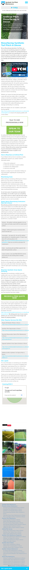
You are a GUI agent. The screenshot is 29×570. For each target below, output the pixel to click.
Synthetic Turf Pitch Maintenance (19, 565)
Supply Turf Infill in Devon (9, 541)
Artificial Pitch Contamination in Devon (12, 545)
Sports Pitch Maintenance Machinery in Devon (14, 536)
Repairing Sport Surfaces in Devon (11, 519)
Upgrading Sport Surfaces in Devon (12, 526)
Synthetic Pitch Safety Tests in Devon (12, 532)
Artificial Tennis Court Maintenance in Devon (14, 562)
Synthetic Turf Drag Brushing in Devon (12, 510)
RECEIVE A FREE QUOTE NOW (14, 297)
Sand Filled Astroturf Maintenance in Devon (13, 552)
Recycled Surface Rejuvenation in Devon (13, 522)
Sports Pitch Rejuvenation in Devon (11, 521)
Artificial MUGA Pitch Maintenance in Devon (14, 564)
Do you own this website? (10, 395)
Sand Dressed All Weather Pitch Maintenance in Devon (15, 554)
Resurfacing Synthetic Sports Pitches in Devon (14, 524)
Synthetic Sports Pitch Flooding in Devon (13, 547)
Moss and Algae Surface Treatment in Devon (14, 516)
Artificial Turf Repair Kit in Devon (11, 538)
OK (21, 395)
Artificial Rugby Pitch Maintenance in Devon (14, 559)
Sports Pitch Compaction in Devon (11, 544)
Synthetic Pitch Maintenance (9, 504)
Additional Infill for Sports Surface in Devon (13, 527)
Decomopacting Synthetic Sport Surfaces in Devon (13, 513)
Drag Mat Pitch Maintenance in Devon (12, 509)
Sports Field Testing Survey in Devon (12, 533)
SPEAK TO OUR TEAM (14, 130)
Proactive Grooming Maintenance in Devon (13, 507)
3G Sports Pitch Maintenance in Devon (12, 550)
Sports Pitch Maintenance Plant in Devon (13, 539)
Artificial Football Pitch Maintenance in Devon (14, 558)
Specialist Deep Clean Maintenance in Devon (14, 515)
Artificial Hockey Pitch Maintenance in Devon (14, 561)
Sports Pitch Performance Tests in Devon (13, 530)
